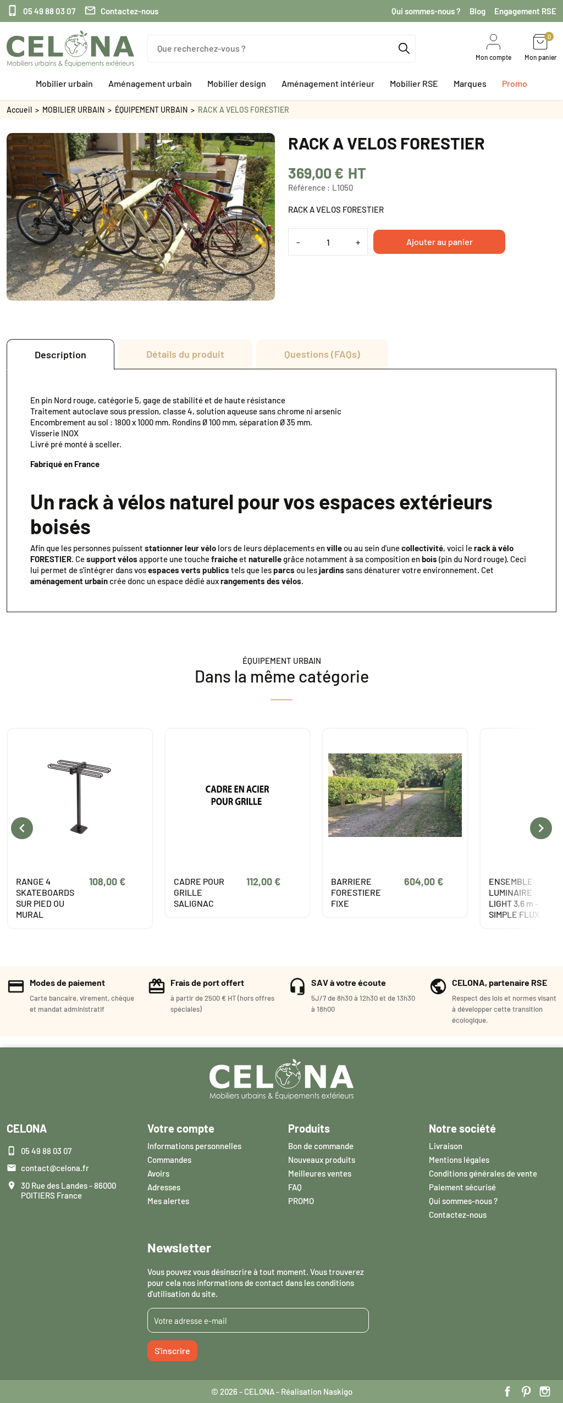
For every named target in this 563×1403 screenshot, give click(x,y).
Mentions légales (459, 1159)
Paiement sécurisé (462, 1187)
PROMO (301, 1201)
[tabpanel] (281, 491)
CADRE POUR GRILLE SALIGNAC (199, 892)
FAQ (295, 1187)
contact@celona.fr (55, 1168)
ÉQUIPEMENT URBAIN (151, 109)
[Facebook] (507, 1391)
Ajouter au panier (439, 241)
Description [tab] (60, 354)
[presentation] (22, 828)
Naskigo (337, 1391)
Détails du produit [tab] (185, 354)
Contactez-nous (121, 10)
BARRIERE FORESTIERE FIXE (356, 892)
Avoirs (158, 1173)
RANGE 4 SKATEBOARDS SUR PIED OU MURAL (45, 897)
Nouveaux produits (321, 1159)
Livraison (445, 1146)
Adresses (163, 1187)
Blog (477, 11)
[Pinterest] (526, 1391)
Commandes (169, 1159)
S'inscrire (172, 1350)
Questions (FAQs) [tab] (322, 354)
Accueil (19, 109)
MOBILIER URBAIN (73, 109)
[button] (64, 83)
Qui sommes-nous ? (426, 11)
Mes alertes (168, 1201)
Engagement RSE (525, 11)
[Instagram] (545, 1391)
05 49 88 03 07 (41, 10)
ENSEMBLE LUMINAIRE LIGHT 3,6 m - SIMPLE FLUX (514, 897)
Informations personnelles (194, 1146)
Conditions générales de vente (483, 1173)
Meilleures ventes (319, 1173)
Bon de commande (321, 1146)
